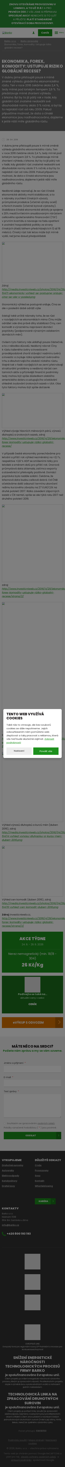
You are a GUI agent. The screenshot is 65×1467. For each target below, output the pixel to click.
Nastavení (19, 750)
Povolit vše (46, 751)
